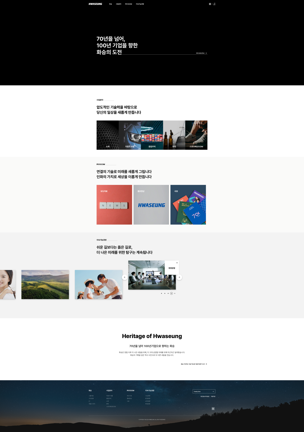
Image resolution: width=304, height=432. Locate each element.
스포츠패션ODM (111, 406)
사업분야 (118, 4)
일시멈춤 (174, 293)
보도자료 (129, 396)
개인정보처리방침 (204, 396)
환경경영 (147, 398)
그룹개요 (91, 396)
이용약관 (213, 396)
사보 (128, 401)
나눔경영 (147, 396)
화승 (110, 4)
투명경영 (147, 404)
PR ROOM (128, 4)
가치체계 (91, 398)
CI (89, 401)
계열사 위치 (92, 404)
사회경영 (147, 401)
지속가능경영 (140, 4)
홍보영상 (129, 398)
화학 (107, 404)
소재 (107, 401)
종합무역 (108, 398)
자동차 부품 (109, 396)
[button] (161, 293)
